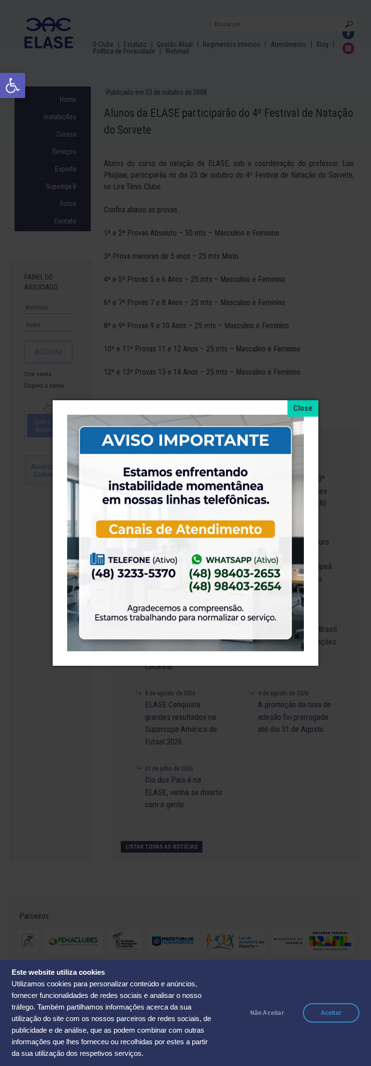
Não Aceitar (267, 1013)
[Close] (302, 408)
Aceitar (331, 1013)
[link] (12, 85)
